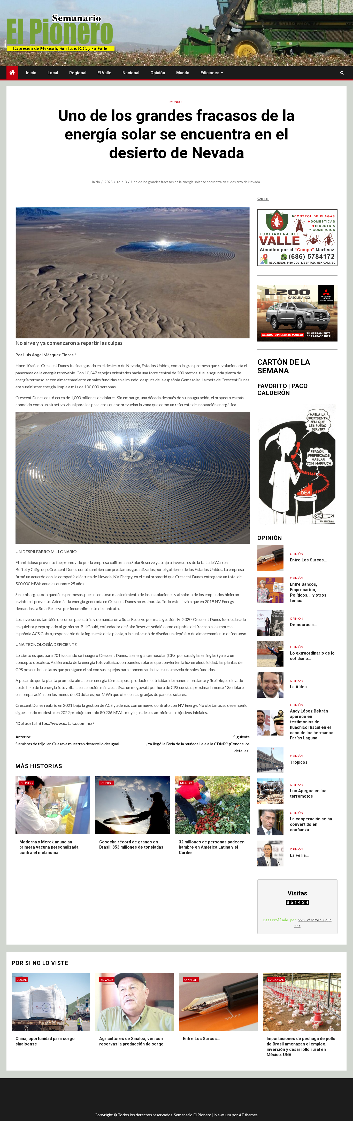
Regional (77, 72)
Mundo (182, 72)
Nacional (130, 72)
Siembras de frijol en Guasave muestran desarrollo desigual (67, 740)
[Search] (342, 73)
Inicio (31, 72)
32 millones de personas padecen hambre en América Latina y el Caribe (211, 847)
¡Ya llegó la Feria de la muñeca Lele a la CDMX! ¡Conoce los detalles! (198, 743)
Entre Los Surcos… (308, 560)
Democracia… (303, 624)
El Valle (104, 72)
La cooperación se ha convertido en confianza (311, 824)
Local (53, 72)
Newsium (222, 1114)
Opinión (157, 72)
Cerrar (263, 198)
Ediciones (210, 72)
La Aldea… (300, 686)
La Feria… (299, 855)
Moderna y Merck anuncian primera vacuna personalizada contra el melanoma (49, 847)
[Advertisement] (98, 1095)
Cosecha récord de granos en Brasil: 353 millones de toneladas (131, 845)
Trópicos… (300, 762)
